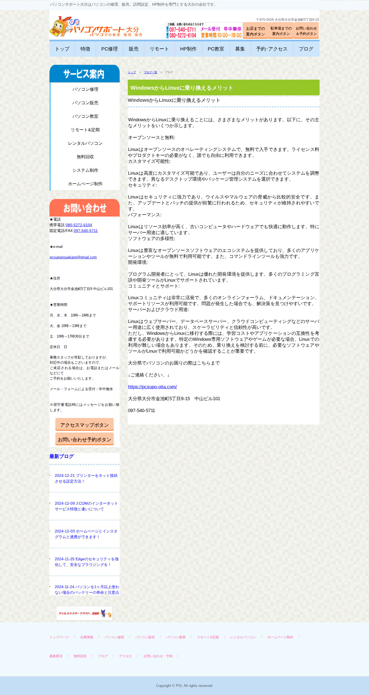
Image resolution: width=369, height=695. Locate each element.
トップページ (59, 637)
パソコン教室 (85, 116)
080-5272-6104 (79, 225)
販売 (134, 49)
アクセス (125, 656)
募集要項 (55, 656)
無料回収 (85, 156)
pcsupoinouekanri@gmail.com (73, 257)
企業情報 (86, 637)
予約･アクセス (272, 49)
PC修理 (109, 49)
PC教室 (216, 49)
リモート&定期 (85, 129)
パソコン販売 (85, 102)
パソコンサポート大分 (90, 24)
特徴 (85, 49)
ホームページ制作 (85, 183)
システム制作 (85, 170)
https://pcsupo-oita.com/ (152, 386)
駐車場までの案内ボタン (281, 31)
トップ (62, 49)
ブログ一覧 (150, 72)
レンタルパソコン (85, 143)
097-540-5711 (86, 230)
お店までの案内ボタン (255, 31)
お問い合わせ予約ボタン (84, 439)
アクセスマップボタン (84, 425)
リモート (159, 49)
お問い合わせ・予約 (158, 656)
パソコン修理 (85, 89)
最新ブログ (61, 456)
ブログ (306, 49)
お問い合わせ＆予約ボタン (306, 31)
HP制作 (188, 49)
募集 (240, 49)
